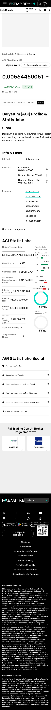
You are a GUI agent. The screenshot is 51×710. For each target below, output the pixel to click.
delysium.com (33, 159)
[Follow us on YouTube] (44, 10)
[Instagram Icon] (7, 518)
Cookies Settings (26, 560)
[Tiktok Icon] (44, 518)
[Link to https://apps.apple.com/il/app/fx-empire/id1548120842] (9, 525)
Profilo (41, 102)
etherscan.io (32, 191)
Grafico (31, 102)
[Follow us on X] (35, 10)
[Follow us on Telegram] (49, 10)
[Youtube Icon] (44, 513)
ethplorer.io (32, 201)
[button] (5, 4)
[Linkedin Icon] (32, 513)
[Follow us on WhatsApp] (40, 10)
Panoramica (9, 102)
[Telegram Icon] (19, 518)
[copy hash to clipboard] (47, 169)
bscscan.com (32, 206)
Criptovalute (8, 54)
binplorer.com (33, 211)
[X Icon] (7, 513)
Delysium (21, 54)
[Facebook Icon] (19, 513)
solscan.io (31, 216)
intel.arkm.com (33, 196)
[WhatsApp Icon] (32, 518)
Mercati (21, 102)
